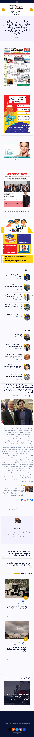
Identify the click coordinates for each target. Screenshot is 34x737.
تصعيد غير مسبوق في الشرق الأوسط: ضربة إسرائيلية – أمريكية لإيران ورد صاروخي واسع (13, 356)
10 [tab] (12, 211)
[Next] (8, 678)
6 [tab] (19, 211)
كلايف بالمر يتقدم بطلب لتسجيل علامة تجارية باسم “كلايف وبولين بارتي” (13, 376)
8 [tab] (16, 211)
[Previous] (5, 678)
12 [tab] (8, 211)
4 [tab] (23, 211)
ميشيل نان (18, 601)
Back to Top (16, 733)
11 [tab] (10, 211)
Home (17, 37)
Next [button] (29, 149)
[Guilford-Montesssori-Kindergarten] (17, 114)
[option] (17, 693)
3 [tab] (15, 159)
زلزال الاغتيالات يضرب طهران (14, 335)
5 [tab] (21, 211)
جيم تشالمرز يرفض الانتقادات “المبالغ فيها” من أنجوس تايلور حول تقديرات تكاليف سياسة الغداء (13, 366)
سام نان (25, 395)
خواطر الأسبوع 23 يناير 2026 (14, 314)
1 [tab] (18, 159)
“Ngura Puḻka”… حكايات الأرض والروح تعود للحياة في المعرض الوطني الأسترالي (13, 296)
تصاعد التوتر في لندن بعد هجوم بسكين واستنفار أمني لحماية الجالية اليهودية (17, 697)
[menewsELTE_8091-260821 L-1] (17, 67)
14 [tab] (5, 211)
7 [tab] (17, 211)
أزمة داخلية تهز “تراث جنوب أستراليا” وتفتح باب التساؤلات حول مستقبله (13, 286)
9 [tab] (14, 211)
